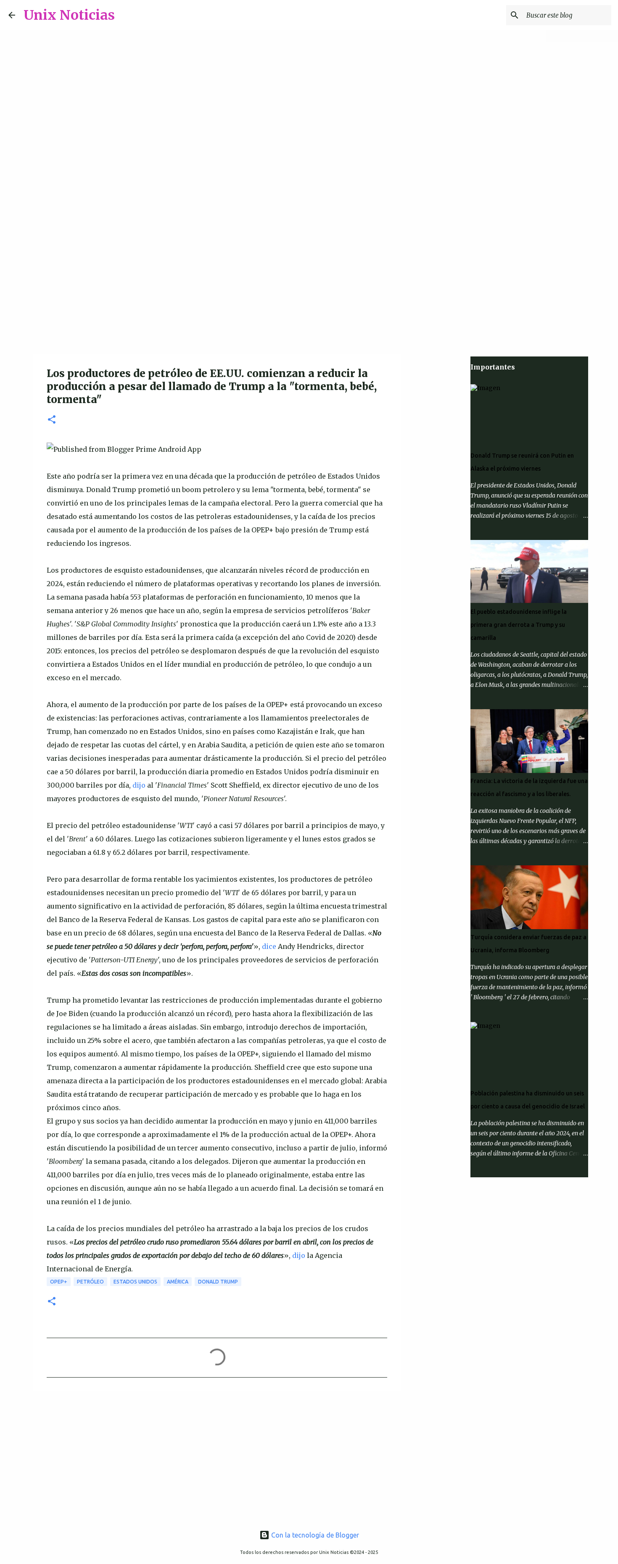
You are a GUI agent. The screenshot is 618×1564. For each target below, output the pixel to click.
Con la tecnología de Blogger (314, 1535)
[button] (52, 420)
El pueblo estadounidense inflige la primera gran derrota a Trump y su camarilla (518, 624)
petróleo (90, 1281)
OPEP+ (58, 1281)
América (177, 1281)
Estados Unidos (135, 1281)
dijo (138, 785)
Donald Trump (218, 1281)
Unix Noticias (69, 15)
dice (269, 946)
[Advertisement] (309, 287)
